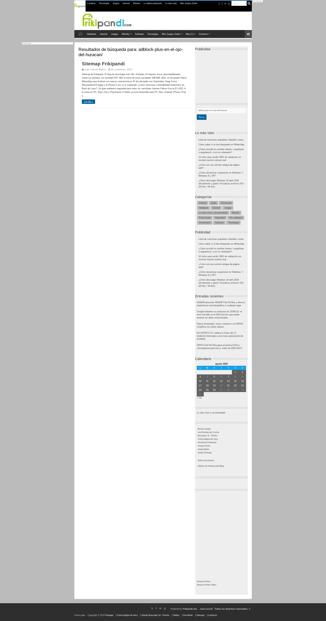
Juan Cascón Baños (95, 69)
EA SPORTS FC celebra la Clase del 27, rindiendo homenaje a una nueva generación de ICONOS (220, 336)
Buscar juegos (204, 429)
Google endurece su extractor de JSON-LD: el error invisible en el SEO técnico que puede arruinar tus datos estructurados (219, 314)
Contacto (91, 3)
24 (200, 389)
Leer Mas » (88, 101)
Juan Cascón (206, 609)
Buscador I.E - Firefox (207, 435)
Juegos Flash (204, 446)
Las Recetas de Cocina (208, 432)
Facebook (188, 615)
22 (235, 385)
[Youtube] (229, 4)
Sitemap (200, 615)
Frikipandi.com (190, 609)
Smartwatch (205, 222)
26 (214, 389)
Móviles (136, 3)
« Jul (199, 397)
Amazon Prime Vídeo (206, 585)
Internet (126, 3)
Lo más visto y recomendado (213, 212)
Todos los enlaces (206, 460)
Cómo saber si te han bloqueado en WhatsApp (221, 144)
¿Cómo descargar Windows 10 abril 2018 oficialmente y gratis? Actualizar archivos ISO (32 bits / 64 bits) (220, 183)
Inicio (80, 33)
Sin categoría (235, 217)
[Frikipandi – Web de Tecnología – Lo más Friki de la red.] (114, 20)
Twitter (176, 615)
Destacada (226, 203)
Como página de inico (208, 439)
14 (228, 381)
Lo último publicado (153, 3)
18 (207, 385)
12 (214, 381)
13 (221, 381)
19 (214, 385)
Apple (213, 203)
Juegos (116, 3)
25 (207, 389)
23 (242, 385)
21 (228, 385)
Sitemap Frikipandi (103, 63)
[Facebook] (222, 4)
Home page (79, 615)
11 (207, 381)
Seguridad (220, 217)
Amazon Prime (203, 581)
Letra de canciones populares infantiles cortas (221, 139)
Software (139, 34)
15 (235, 381)
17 (200, 385)
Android (202, 203)
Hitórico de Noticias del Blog (211, 466)
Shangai (109, 615)
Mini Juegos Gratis (188, 3)
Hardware (91, 34)
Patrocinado (205, 217)
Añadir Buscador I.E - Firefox (155, 615)
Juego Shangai (205, 452)
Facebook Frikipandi (207, 442)
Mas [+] (189, 34)
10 (200, 381)
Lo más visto (171, 3)
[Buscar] (249, 3)
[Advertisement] (222, 74)
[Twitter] (225, 4)
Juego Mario (203, 449)
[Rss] (219, 4)
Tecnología (104, 3)
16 (242, 381)
